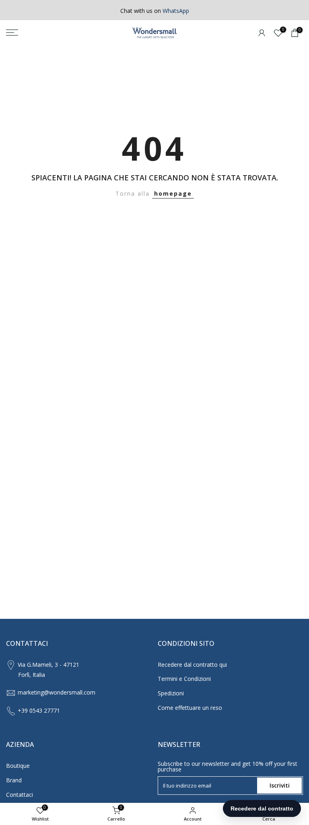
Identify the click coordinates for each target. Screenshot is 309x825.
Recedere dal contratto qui (192, 664)
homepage (173, 193)
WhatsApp (176, 10)
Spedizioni (171, 693)
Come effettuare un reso (190, 707)
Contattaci (19, 794)
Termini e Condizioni (184, 678)
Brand (14, 780)
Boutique (18, 765)
